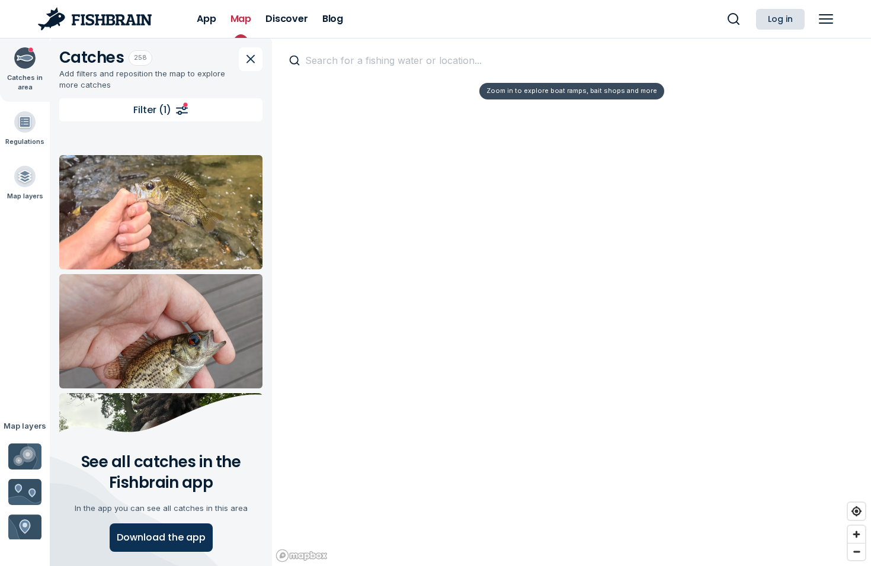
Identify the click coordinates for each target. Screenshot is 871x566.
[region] (571, 302)
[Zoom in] (856, 534)
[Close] (250, 59)
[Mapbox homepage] (302, 555)
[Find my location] (856, 511)
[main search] (733, 19)
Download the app (161, 537)
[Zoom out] (856, 551)
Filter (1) (152, 110)
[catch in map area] (160, 212)
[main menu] (826, 19)
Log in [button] (780, 19)
